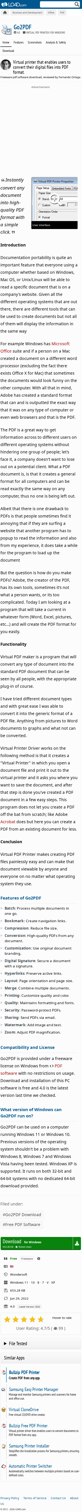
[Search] (77, 5)
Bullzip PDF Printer (24, 1372)
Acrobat (7, 821)
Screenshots (35, 42)
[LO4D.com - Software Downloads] (5, 12)
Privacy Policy (9, 1498)
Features (19, 42)
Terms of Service (34, 1498)
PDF (62, 12)
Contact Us (58, 1498)
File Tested (18, 1343)
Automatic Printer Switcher (30, 1466)
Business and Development (27, 12)
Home (6, 42)
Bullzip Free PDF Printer (28, 1426)
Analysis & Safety (56, 42)
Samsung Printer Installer (29, 1446)
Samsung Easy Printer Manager (33, 1389)
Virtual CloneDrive (24, 1409)
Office (51, 12)
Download (8, 51)
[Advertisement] (41, 132)
